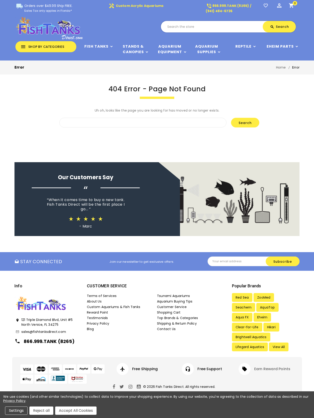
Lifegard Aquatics (250, 347)
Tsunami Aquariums (173, 296)
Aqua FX (242, 317)
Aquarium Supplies (206, 49)
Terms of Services (102, 296)
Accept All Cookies (76, 410)
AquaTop (267, 307)
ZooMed (263, 297)
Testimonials (97, 318)
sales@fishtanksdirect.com (43, 331)
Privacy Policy (98, 323)
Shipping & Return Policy (177, 323)
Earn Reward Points (272, 369)
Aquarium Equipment (170, 49)
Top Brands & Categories (177, 318)
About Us (94, 301)
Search (279, 26)
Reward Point (97, 312)
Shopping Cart (169, 312)
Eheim (262, 317)
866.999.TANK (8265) (49, 341)
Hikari (271, 327)
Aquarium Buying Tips (174, 301)
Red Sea (242, 297)
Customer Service (172, 307)
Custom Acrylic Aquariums (136, 5)
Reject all (41, 410)
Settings (16, 410)
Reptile (243, 46)
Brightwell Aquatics (251, 337)
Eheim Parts (280, 46)
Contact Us (166, 329)
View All (279, 347)
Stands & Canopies (133, 49)
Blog (90, 329)
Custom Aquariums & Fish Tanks (113, 307)
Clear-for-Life (247, 327)
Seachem (243, 307)
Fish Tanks (96, 46)
